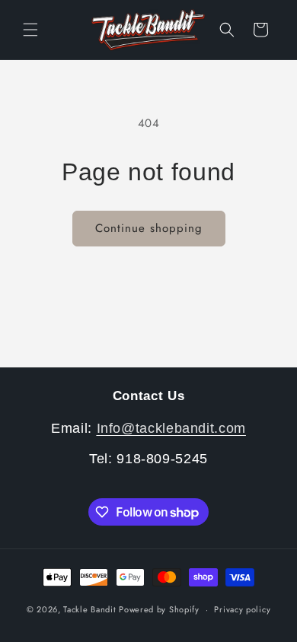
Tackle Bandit (89, 609)
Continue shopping (149, 228)
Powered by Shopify (159, 609)
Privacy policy (242, 609)
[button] (30, 29)
